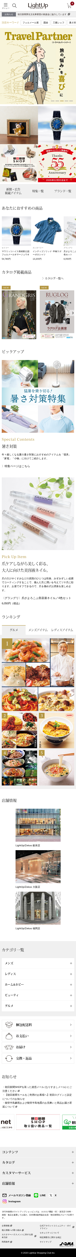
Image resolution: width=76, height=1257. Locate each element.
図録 (45, 22)
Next (73, 313)
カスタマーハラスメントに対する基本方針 (17, 1235)
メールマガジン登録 (19, 1195)
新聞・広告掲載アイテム (13, 191)
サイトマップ (45, 1242)
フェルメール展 (31, 22)
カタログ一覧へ (54, 278)
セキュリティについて (49, 1233)
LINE (43, 1195)
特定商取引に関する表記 (50, 1237)
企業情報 (6, 1226)
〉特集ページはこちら (16, 466)
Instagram (14, 1201)
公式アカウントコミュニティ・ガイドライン (55, 1227)
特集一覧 (38, 191)
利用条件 (6, 1242)
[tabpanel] (38, 66)
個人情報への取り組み (11, 1230)
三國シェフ (58, 22)
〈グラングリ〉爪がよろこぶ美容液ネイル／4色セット (36, 598)
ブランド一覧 (62, 191)
